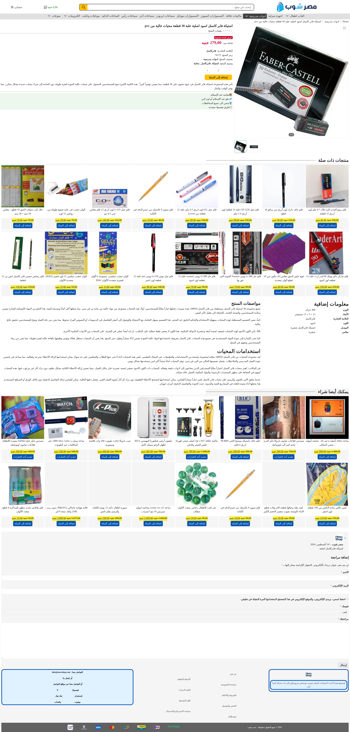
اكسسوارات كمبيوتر (212, 15)
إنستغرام (78, 696)
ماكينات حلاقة (234, 15)
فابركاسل (211, 50)
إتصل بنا (66, 678)
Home (346, 21)
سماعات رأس (129, 15)
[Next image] (344, 81)
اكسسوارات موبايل (188, 15)
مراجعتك (343, 619)
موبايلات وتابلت (91, 15)
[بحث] (83, 7)
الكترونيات (74, 15)
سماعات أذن (146, 15)
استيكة (215, 63)
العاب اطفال (297, 15)
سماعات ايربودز (165, 15)
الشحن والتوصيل (229, 706)
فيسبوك (75, 690)
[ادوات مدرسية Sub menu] (247, 16)
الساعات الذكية (110, 15)
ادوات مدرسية (257, 16)
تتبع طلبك (232, 716)
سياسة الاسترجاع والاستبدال (178, 711)
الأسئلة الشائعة (184, 679)
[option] (240, 147)
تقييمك (344, 606)
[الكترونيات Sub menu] (65, 15)
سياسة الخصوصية (228, 684)
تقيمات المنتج (215, 31)
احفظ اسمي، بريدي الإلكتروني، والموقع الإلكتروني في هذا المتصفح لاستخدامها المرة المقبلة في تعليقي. (292, 599)
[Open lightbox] (344, 27)
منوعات (56, 15)
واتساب (57, 702)
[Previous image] (238, 81)
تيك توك (58, 696)
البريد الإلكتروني (340, 585)
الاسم (345, 572)
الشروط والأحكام (229, 695)
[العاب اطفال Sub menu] (287, 15)
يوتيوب (77, 702)
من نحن (233, 674)
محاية (196, 63)
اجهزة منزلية (275, 15)
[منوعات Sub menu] (49, 15)
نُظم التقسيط (184, 700)
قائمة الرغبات (184, 690)
